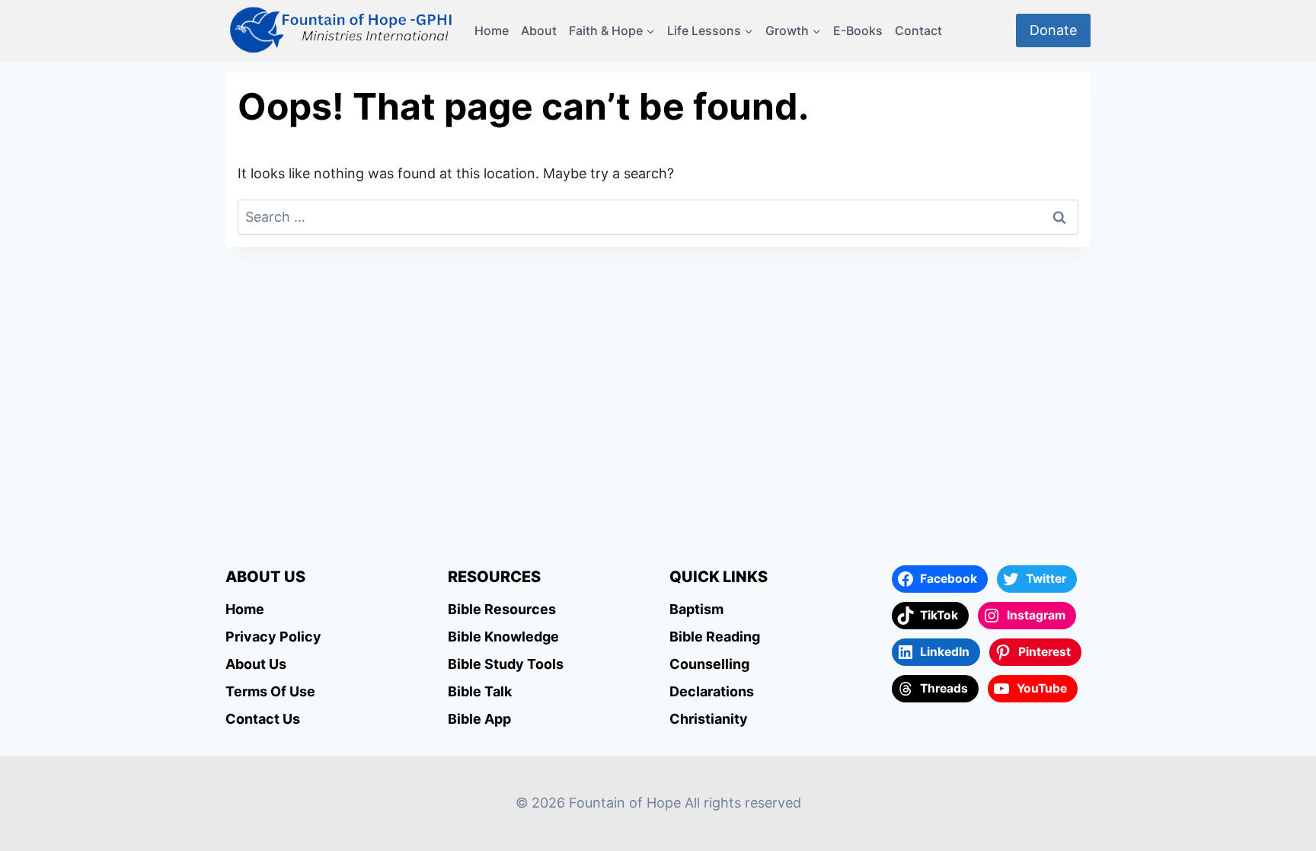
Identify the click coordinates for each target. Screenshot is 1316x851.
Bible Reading (714, 637)
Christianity (708, 719)
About (539, 30)
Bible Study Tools (506, 664)
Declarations (711, 691)
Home (491, 30)
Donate (1053, 30)
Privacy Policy (273, 637)
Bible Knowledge (503, 637)
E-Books (858, 30)
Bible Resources (502, 609)
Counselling (709, 664)
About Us (255, 664)
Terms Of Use (270, 691)
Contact (918, 30)
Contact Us (262, 719)
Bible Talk (480, 691)
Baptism (696, 609)
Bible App (479, 719)
